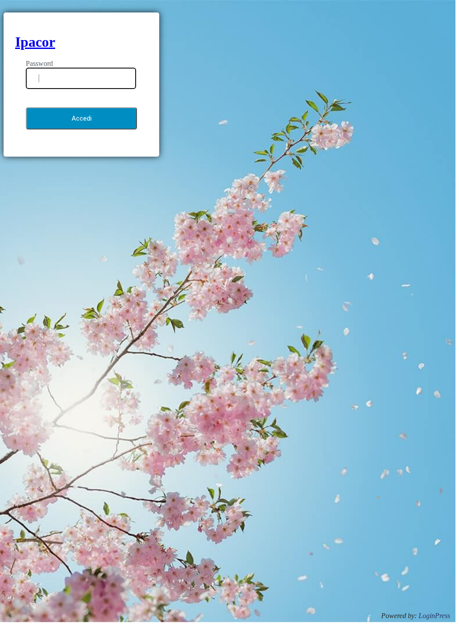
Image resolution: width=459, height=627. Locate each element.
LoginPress (434, 615)
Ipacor (35, 42)
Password (39, 63)
